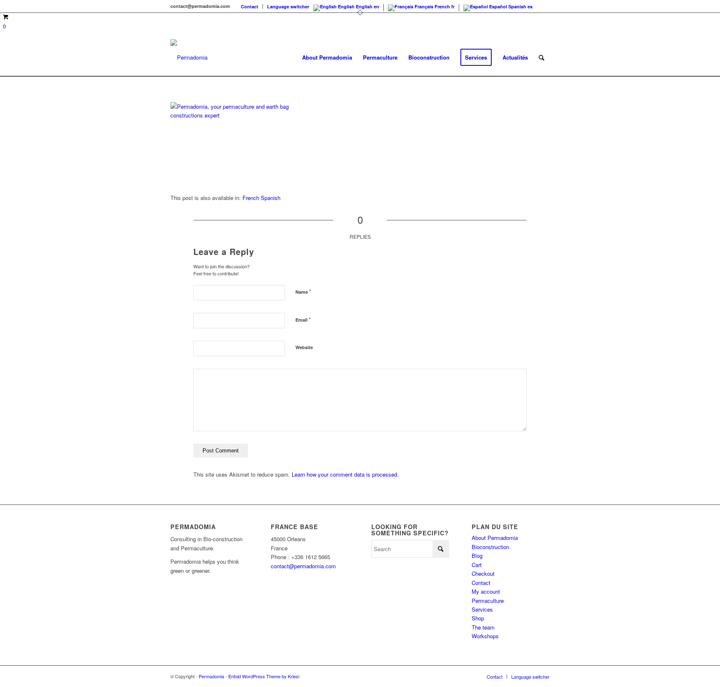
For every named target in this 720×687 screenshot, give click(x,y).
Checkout (483, 573)
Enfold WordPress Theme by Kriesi (263, 676)
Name (303, 291)
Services (482, 609)
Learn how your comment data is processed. (345, 474)
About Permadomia (495, 538)
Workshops (485, 636)
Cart (477, 565)
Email (303, 319)
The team (483, 627)
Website (304, 347)
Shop (478, 618)
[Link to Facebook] (543, 6)
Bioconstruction (490, 547)
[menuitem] (250, 6)
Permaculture (488, 601)
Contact (249, 6)
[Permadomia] (189, 57)
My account (486, 591)
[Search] (541, 57)
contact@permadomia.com (303, 566)
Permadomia (211, 676)
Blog (477, 556)
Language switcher (288, 6)
